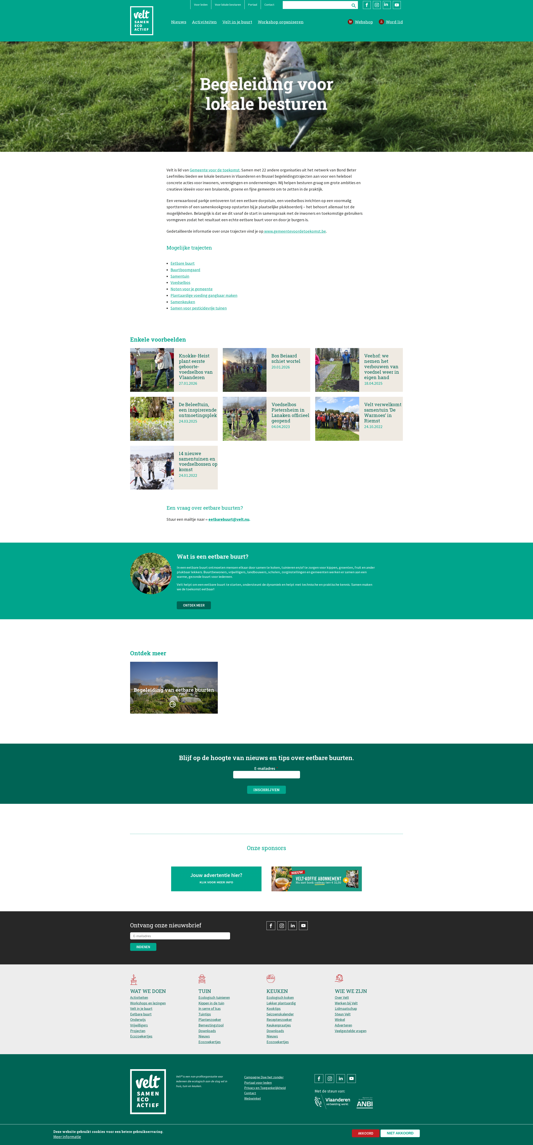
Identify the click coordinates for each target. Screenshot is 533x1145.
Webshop (364, 21)
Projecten (137, 1030)
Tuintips (204, 1014)
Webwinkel (252, 1098)
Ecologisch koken (280, 997)
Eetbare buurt (183, 263)
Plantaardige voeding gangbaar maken (204, 295)
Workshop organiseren (281, 21)
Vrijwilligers (139, 1025)
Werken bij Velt (346, 1003)
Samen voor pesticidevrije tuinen (199, 308)
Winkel (340, 1019)
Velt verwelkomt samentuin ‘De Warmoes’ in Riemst (382, 412)
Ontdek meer (194, 605)
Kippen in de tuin (211, 1003)
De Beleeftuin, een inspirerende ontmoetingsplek (198, 409)
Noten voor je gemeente (192, 288)
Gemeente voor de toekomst (215, 169)
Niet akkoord (400, 1133)
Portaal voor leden (258, 1082)
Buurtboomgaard (185, 269)
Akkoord (365, 1133)
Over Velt (342, 997)
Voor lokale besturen (228, 4)
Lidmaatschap (346, 1008)
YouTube (397, 5)
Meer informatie (67, 1136)
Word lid (394, 21)
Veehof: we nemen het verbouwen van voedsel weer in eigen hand (381, 366)
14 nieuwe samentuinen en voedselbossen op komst (198, 461)
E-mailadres (264, 768)
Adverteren (343, 1025)
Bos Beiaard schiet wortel (285, 358)
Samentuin (180, 276)
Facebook (367, 5)
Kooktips (273, 1008)
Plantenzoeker (209, 1019)
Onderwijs (138, 1019)
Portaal (252, 4)
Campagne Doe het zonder (264, 1077)
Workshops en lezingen (148, 1003)
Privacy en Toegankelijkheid (265, 1087)
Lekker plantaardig (281, 1003)
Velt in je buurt (237, 21)
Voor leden (201, 4)
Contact (269, 4)
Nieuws (178, 21)
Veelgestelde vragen (350, 1030)
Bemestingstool (211, 1025)
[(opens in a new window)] (316, 879)
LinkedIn (387, 5)
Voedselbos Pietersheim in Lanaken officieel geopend (290, 412)
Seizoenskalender (280, 1014)
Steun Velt (343, 1014)
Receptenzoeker (279, 1019)
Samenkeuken (183, 301)
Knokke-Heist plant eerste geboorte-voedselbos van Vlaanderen (196, 366)
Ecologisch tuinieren (214, 997)
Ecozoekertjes (141, 1036)
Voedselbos (180, 282)
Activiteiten (204, 21)
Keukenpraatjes (278, 1025)
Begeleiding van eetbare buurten (174, 690)
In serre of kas (209, 1008)
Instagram (377, 5)
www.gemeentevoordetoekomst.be (294, 231)
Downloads (207, 1030)
